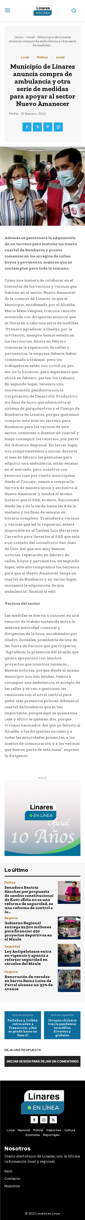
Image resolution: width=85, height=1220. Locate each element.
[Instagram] (43, 1119)
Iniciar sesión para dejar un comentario (43, 1061)
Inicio (19, 37)
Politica (42, 57)
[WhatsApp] (58, 127)
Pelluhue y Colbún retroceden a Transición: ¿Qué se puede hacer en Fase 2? (22, 1027)
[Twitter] (37, 127)
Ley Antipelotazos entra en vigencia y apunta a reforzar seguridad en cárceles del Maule (28, 957)
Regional (11, 918)
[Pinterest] (47, 127)
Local (31, 37)
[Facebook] (27, 127)
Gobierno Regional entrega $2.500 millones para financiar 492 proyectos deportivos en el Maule (28, 931)
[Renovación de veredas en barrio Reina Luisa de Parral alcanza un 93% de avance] (69, 980)
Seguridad (12, 946)
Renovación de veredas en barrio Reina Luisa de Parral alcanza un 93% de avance (29, 982)
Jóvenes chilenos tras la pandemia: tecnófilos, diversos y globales (62, 1027)
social (60, 57)
